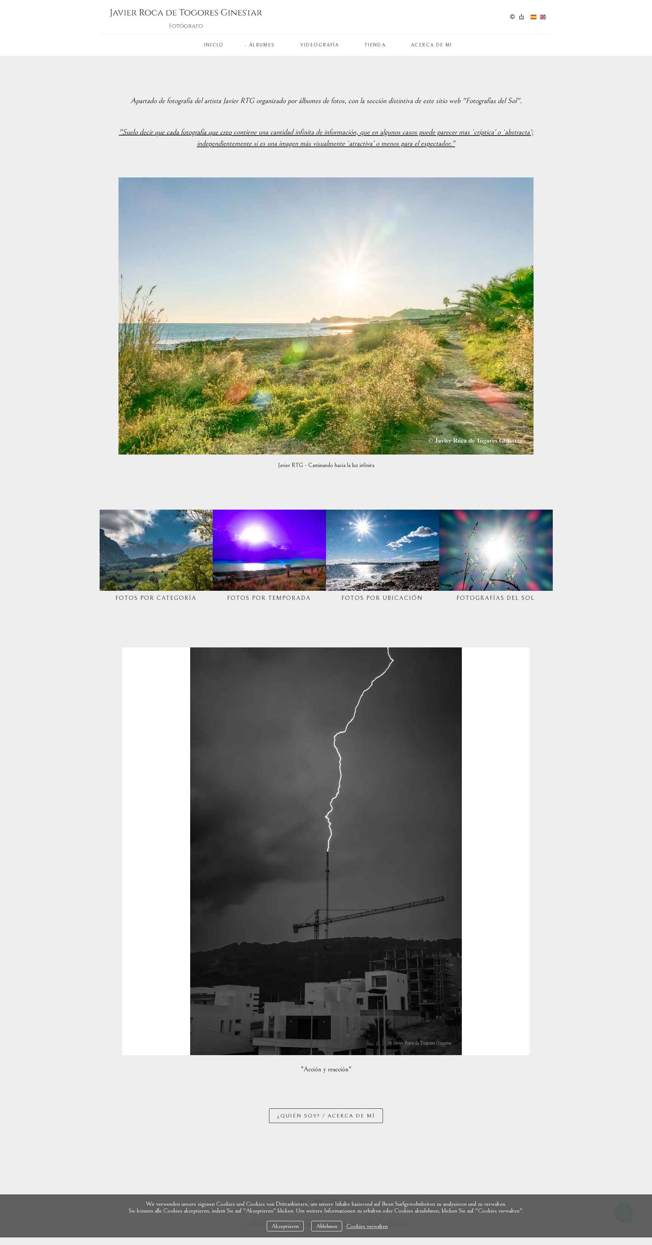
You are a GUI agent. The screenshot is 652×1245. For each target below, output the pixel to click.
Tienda (375, 45)
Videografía (319, 45)
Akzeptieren (285, 1226)
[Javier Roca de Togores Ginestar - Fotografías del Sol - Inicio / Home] (186, 17)
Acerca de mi (431, 45)
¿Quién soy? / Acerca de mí (326, 1115)
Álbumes (262, 45)
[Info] (512, 17)
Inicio (214, 45)
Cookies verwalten (367, 1226)
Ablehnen (326, 1226)
